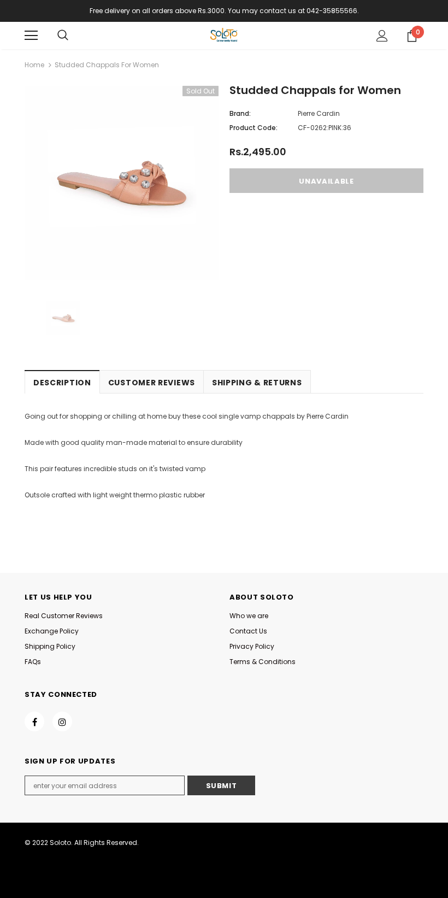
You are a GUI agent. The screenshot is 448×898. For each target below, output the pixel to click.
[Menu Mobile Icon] (31, 35)
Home (34, 64)
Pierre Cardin (319, 113)
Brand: (240, 113)
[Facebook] (34, 721)
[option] (122, 183)
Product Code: (253, 127)
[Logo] (224, 35)
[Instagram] (62, 721)
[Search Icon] (62, 35)
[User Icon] (382, 36)
